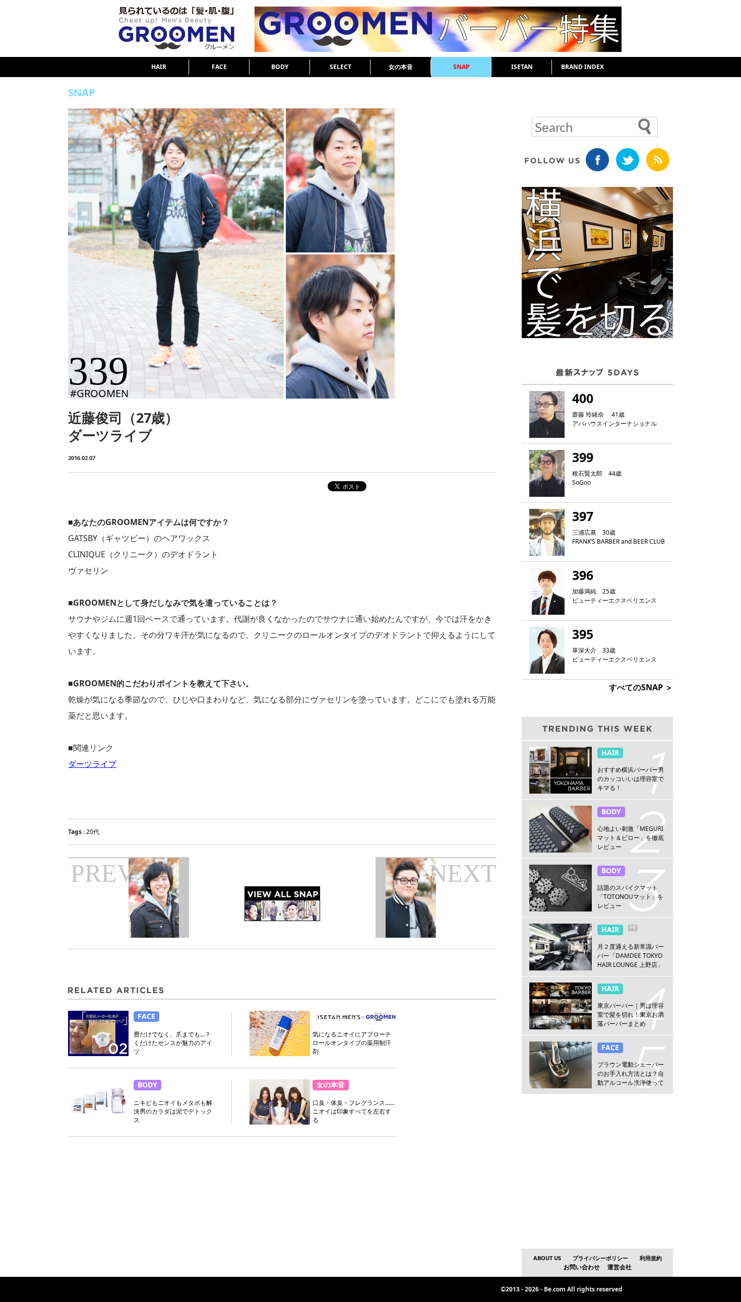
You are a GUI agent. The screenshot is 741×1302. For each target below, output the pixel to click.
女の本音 (401, 66)
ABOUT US (547, 1258)
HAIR (158, 66)
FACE (219, 66)
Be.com (555, 1289)
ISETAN (522, 66)
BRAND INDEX (582, 66)
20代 (92, 831)
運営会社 (619, 1267)
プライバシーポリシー (600, 1258)
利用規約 (651, 1258)
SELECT (340, 66)
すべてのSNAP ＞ (641, 687)
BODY (279, 66)
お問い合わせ (582, 1267)
